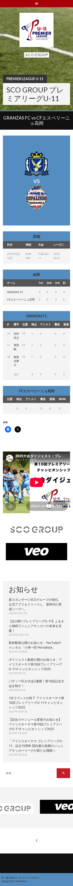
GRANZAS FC (15, 292)
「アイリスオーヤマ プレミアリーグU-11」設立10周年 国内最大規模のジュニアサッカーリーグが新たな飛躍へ (36, 745)
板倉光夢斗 (16, 361)
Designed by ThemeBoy (14, 881)
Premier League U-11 (24, 79)
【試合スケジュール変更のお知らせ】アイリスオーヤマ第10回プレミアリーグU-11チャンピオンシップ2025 (35, 724)
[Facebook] (37, 840)
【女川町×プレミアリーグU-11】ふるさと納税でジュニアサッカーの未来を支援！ (36, 626)
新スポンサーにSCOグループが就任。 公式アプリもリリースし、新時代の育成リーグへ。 (35, 604)
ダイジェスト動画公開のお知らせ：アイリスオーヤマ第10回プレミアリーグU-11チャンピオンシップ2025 (35, 664)
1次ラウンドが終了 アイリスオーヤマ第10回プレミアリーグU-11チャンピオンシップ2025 (36, 702)
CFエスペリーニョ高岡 (21, 299)
